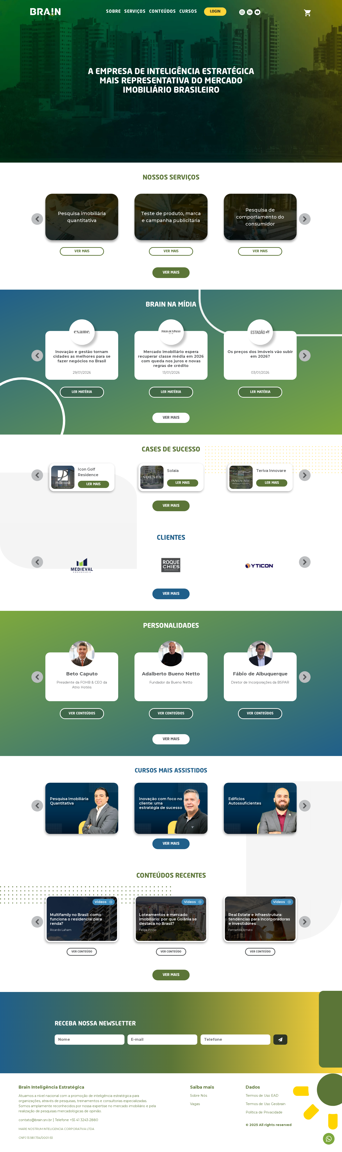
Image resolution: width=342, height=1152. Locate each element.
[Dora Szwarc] (260, 646)
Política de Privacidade (264, 1112)
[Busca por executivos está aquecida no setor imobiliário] (283, 325)
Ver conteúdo (81, 951)
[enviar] (280, 1039)
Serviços (135, 12)
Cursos (188, 12)
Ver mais (81, 251)
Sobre (113, 12)
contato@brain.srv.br (35, 1120)
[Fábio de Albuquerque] (171, 646)
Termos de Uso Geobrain (265, 1104)
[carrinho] (308, 11)
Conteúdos (162, 12)
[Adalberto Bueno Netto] (82, 646)
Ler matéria (105, 392)
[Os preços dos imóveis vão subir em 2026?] (194, 325)
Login (215, 11)
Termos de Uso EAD (262, 1095)
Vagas (195, 1104)
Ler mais (116, 482)
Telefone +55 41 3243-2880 (76, 1120)
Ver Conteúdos (82, 713)
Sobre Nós (198, 1095)
